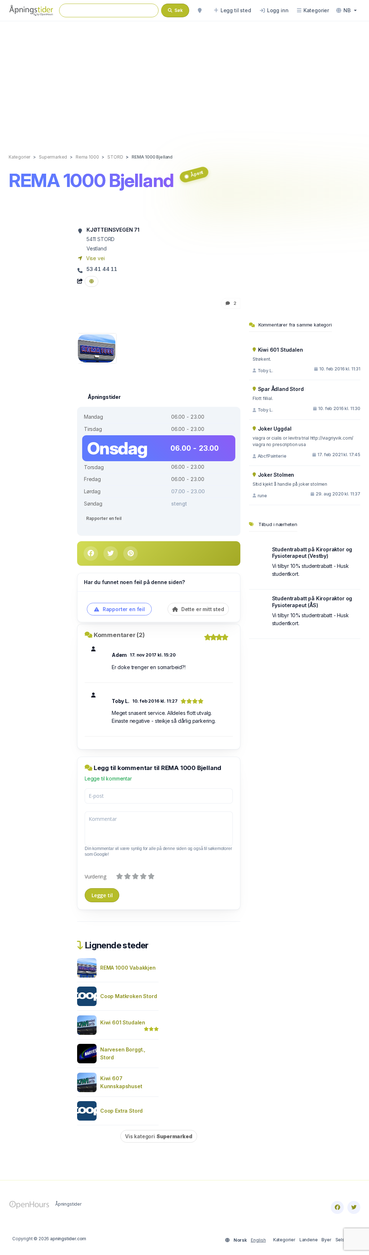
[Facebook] (337, 1207)
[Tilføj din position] (199, 10)
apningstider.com (68, 1238)
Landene (308, 1239)
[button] (346, 10)
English (258, 1240)
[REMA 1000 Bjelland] (96, 348)
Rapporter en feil (103, 518)
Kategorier (284, 1239)
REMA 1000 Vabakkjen (128, 968)
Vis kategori (158, 1136)
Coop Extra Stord (121, 1111)
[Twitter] (353, 1207)
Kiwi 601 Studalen (122, 1022)
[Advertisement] (184, 80)
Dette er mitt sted (202, 609)
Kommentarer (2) (119, 634)
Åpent (197, 173)
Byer (326, 1239)
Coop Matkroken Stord (128, 996)
